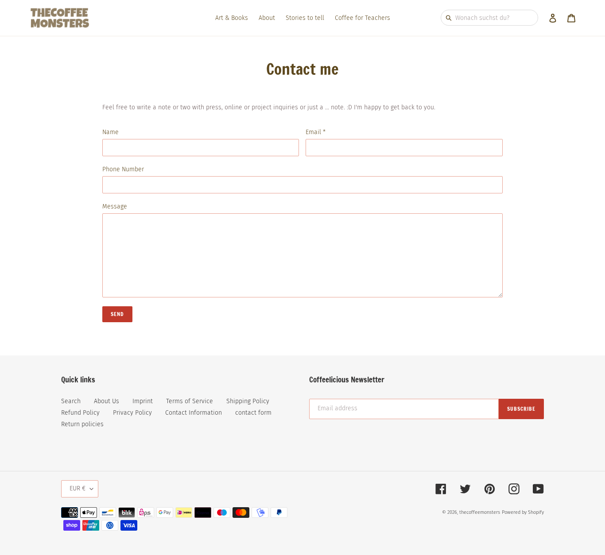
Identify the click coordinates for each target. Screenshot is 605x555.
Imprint (142, 401)
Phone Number (123, 169)
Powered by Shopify (523, 512)
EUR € (77, 488)
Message (114, 206)
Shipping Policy (247, 401)
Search (71, 401)
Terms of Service (189, 401)
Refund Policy (80, 412)
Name (110, 132)
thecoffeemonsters (479, 512)
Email (316, 132)
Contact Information (193, 412)
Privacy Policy (132, 412)
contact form (253, 412)
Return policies (82, 424)
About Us (106, 401)
